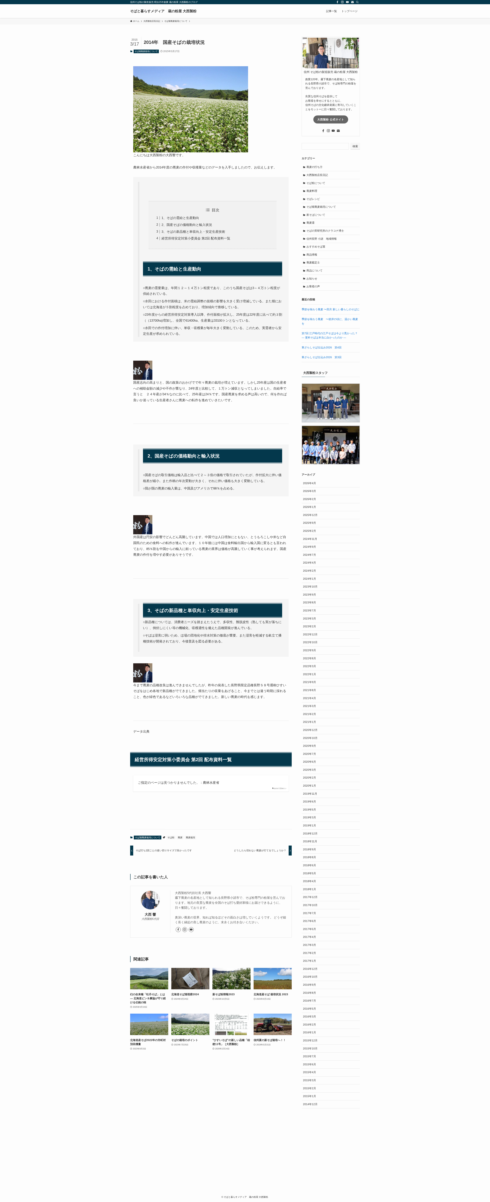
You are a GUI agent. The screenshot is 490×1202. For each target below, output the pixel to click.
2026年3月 (309, 491)
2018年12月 (310, 833)
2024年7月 (309, 554)
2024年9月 (309, 546)
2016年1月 (309, 1032)
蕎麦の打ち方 (314, 166)
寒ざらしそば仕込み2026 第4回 (321, 347)
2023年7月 (309, 610)
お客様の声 (313, 286)
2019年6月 (309, 801)
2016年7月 (309, 1000)
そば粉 (170, 837)
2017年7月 (309, 913)
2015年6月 (309, 1064)
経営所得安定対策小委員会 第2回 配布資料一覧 (196, 238)
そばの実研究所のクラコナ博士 (325, 230)
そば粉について (315, 183)
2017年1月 (309, 960)
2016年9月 (309, 984)
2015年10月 (310, 1048)
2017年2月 (309, 952)
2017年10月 (310, 905)
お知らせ (311, 278)
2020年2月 (309, 777)
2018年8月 (309, 857)
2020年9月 (309, 745)
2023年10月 (310, 586)
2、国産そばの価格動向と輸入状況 (187, 225)
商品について (314, 270)
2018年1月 (309, 889)
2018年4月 (309, 881)
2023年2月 (309, 626)
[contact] (352, 2)
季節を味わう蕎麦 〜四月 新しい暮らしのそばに (330, 309)
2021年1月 (309, 721)
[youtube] (347, 2)
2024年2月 (309, 570)
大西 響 (150, 914)
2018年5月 (309, 873)
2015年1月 (309, 1096)
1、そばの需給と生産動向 (180, 218)
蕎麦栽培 (190, 837)
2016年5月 (309, 1008)
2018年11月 (310, 841)
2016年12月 (310, 968)
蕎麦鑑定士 (313, 262)
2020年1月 (309, 785)
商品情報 (311, 254)
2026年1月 (309, 506)
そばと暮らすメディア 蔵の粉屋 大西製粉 (163, 11)
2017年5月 (309, 929)
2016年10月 (310, 976)
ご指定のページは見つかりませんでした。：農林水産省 (178, 782)
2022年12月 (310, 634)
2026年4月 (309, 483)
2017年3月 (309, 944)
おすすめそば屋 (315, 246)
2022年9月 (309, 650)
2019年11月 (310, 793)
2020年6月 (309, 761)
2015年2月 (309, 1088)
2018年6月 (309, 865)
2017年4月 (309, 936)
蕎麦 (180, 837)
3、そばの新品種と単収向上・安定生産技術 (193, 232)
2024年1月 (309, 578)
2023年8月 (309, 602)
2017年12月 (310, 897)
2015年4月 (309, 1072)
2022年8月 (309, 658)
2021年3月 (309, 706)
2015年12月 (310, 1040)
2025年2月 (309, 530)
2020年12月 (310, 729)
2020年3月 (309, 769)
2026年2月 (309, 499)
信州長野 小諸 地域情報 (321, 238)
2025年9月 (309, 522)
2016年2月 (309, 1024)
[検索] (357, 2)
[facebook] (337, 2)
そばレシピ (313, 198)
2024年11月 (310, 538)
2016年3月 (309, 1016)
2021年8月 (309, 690)
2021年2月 (309, 714)
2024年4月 (309, 562)
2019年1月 (309, 825)
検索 (355, 146)
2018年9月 (309, 849)
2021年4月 (309, 698)
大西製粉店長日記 (317, 175)
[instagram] (342, 2)
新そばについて (315, 214)
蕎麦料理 (311, 190)
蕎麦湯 (310, 222)
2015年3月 (309, 1080)
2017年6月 (309, 921)
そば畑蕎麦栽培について (146, 51)
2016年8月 (309, 992)
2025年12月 (310, 514)
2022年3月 (309, 666)
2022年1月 (309, 674)
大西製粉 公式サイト (330, 119)
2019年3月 (309, 817)
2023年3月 (309, 618)
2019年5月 (309, 809)
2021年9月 (309, 682)
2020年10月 (310, 738)
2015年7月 (309, 1056)
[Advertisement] (245, 1156)
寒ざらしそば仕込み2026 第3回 (321, 357)
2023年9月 (309, 594)
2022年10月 (310, 642)
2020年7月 (309, 753)
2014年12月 (310, 1104)
